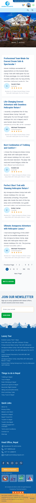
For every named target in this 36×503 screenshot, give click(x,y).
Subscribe (6, 315)
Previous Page (9, 265)
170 (28, 269)
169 (24, 269)
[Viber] (21, 463)
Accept (32, 498)
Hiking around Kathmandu (9, 390)
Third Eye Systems (21, 489)
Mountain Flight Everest (8, 387)
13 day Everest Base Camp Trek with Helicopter (16, 345)
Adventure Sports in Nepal (9, 385)
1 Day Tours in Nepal (7, 395)
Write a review (8, 281)
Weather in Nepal (7, 414)
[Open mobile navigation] (32, 10)
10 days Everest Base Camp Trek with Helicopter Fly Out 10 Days (18, 92)
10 (13, 269)
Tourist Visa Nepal (7, 422)
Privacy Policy (5, 409)
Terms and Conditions (8, 429)
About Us (4, 407)
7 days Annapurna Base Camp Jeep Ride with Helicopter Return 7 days (18, 176)
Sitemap (4, 434)
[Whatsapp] (16, 463)
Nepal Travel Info (6, 417)
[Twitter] (8, 463)
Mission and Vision (7, 412)
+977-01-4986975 (10, 452)
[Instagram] (12, 463)
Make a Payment (10, 470)
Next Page (18, 274)
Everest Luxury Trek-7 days (10, 340)
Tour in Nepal (5, 379)
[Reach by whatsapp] (33, 5)
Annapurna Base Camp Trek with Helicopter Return (17, 347)
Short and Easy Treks (8, 392)
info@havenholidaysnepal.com (14, 455)
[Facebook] (3, 463)
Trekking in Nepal (6, 377)
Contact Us (5, 432)
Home (13, 42)
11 (17, 269)
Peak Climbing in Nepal (8, 382)
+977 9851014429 (9, 449)
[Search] (28, 10)
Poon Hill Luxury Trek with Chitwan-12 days (14, 342)
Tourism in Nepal (6, 420)
